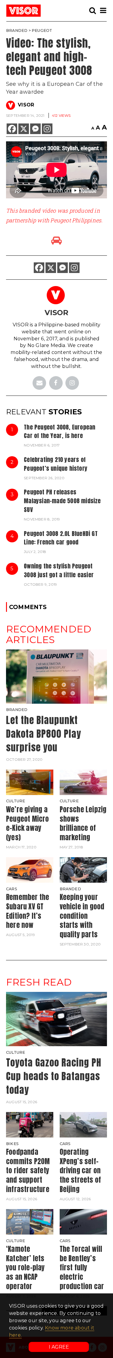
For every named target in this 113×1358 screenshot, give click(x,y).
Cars (11, 889)
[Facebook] (12, 128)
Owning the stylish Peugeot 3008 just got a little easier (59, 570)
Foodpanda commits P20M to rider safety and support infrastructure (28, 1170)
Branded (16, 30)
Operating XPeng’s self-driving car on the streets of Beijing (80, 1170)
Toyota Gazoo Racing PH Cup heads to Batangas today (53, 1076)
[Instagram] (47, 128)
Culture (15, 801)
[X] (23, 128)
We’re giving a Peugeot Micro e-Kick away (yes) (27, 823)
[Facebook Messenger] (35, 128)
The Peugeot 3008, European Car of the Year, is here (59, 431)
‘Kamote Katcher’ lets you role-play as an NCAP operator (25, 1267)
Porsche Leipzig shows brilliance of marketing (83, 823)
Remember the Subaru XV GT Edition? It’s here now (27, 911)
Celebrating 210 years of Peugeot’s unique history (55, 464)
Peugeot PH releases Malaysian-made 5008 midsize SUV (62, 500)
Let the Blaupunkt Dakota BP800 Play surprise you (43, 733)
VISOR (26, 105)
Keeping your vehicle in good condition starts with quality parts (82, 915)
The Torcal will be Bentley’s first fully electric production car (82, 1267)
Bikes (12, 1143)
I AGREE (59, 1347)
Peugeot (42, 30)
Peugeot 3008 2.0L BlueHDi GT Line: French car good (61, 538)
